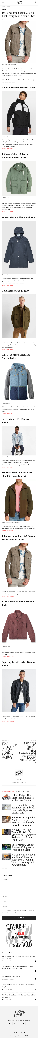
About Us (22, 1032)
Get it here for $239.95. (8, 721)
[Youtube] (28, 1023)
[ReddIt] (15, 732)
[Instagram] (14, 1023)
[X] (7, 732)
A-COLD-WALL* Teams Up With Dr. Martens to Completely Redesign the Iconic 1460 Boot (23, 834)
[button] (3, 2)
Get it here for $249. (7, 349)
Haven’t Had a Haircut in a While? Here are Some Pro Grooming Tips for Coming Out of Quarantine (23, 859)
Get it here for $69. (7, 413)
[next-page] (6, 869)
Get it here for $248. (7, 530)
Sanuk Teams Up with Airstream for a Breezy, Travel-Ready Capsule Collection (23, 821)
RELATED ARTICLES (8, 791)
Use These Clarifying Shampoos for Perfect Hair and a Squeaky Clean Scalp (22, 809)
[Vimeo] (24, 1023)
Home (3, 6)
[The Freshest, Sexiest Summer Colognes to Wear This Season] (6, 847)
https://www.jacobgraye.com (19, 782)
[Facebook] (3, 732)
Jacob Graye (5, 979)
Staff (4, 19)
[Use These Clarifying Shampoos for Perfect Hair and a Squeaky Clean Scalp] (6, 807)
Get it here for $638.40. (8, 596)
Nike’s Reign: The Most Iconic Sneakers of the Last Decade (22, 798)
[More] (20, 732)
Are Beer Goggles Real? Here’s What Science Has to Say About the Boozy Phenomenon (27, 752)
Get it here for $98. (7, 467)
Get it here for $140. (7, 148)
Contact (15, 1032)
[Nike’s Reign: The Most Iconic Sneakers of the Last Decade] (6, 797)
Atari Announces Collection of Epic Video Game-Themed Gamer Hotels (10, 750)
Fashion (8, 6)
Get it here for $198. (7, 212)
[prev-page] (3, 869)
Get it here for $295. (7, 285)
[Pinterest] (11, 732)
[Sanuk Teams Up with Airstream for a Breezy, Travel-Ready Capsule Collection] (6, 819)
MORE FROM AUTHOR (23, 791)
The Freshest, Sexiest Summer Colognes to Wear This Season (22, 847)
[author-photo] (19, 777)
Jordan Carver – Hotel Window (11, 977)
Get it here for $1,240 (8, 656)
